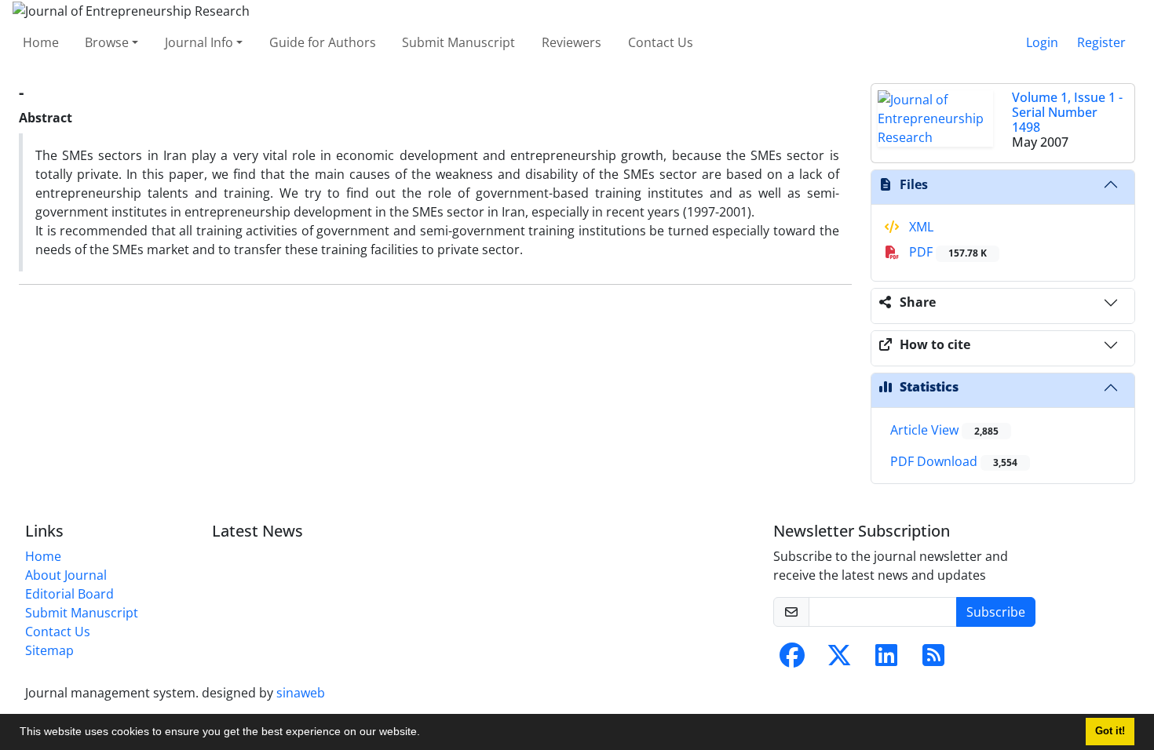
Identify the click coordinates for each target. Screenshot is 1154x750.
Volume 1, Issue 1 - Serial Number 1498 (1067, 112)
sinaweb (300, 692)
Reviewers (571, 42)
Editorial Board (69, 594)
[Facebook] (792, 659)
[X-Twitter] (839, 659)
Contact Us (660, 42)
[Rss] (933, 659)
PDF (946, 251)
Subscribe (995, 612)
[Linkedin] (886, 659)
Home (41, 42)
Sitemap (49, 650)
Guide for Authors (322, 42)
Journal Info (199, 42)
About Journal (66, 575)
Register (1101, 42)
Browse (107, 42)
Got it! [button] (1110, 731)
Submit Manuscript (458, 42)
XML (919, 226)
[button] (425, 733)
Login (1042, 42)
